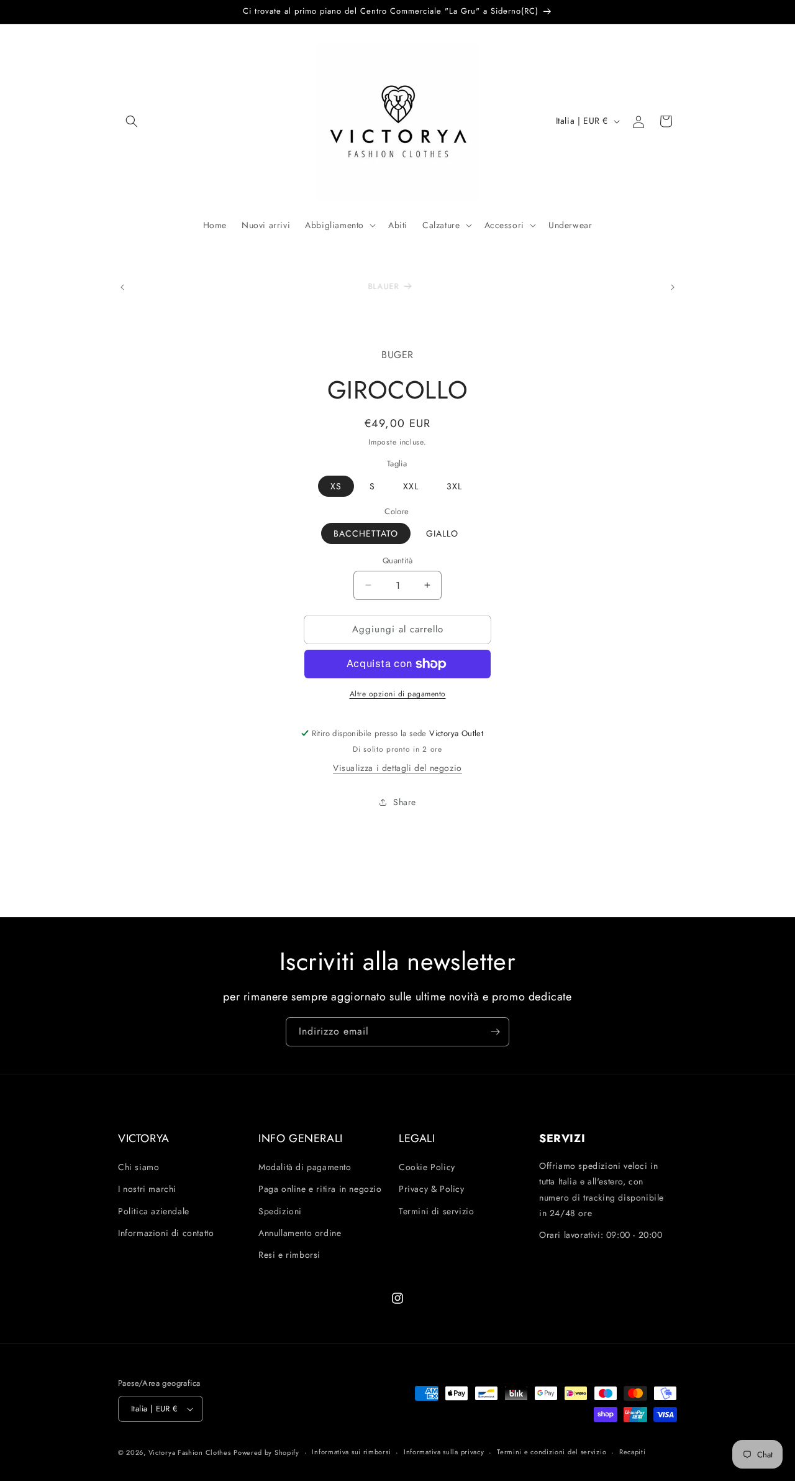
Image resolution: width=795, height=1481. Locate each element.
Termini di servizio (436, 1211)
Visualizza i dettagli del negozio (397, 768)
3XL (454, 486)
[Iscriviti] (495, 1031)
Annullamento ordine (299, 1233)
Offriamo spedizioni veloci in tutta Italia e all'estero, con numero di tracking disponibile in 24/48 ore (601, 1189)
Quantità (397, 560)
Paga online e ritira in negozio (320, 1189)
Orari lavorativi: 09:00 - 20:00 (601, 1235)
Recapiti (632, 1452)
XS (336, 486)
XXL (411, 486)
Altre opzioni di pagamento (398, 693)
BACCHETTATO (366, 533)
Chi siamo (138, 1167)
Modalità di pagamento (305, 1167)
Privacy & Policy (432, 1189)
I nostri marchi (147, 1189)
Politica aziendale (153, 1211)
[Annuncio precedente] (122, 287)
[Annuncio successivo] (672, 287)
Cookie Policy (427, 1167)
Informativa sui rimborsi (351, 1452)
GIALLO (442, 533)
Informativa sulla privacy (444, 1452)
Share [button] (404, 802)
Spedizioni (280, 1211)
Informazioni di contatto (166, 1233)
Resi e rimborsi (289, 1254)
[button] (131, 121)
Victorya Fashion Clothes (189, 1452)
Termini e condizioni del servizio (551, 1452)
